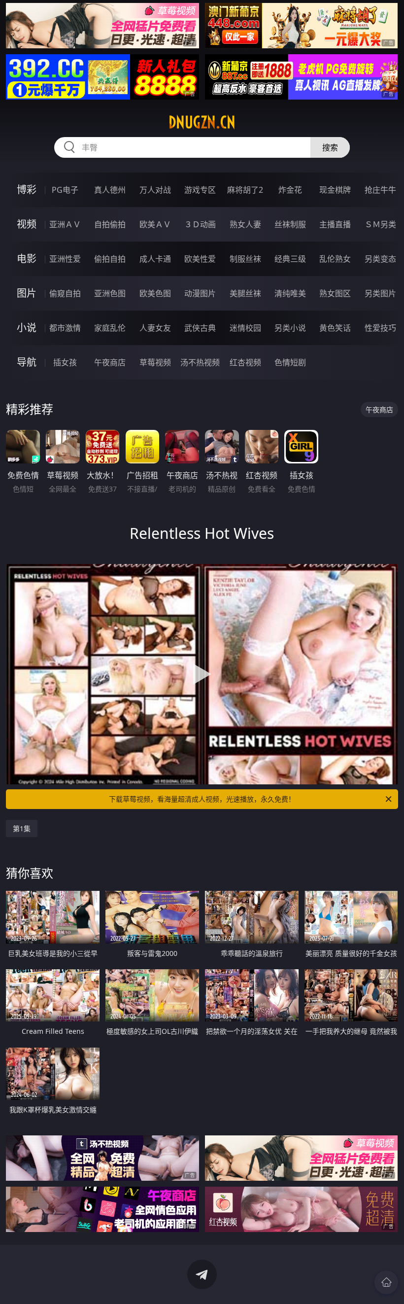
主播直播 (335, 224)
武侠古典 (200, 327)
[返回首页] (386, 1282)
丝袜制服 (290, 224)
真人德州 (110, 189)
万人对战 (155, 189)
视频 (26, 224)
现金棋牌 (335, 189)
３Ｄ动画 (200, 224)
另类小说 (290, 327)
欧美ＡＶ (155, 224)
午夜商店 (110, 362)
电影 (26, 258)
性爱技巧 (380, 327)
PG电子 (65, 189)
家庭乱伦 (110, 327)
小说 (26, 327)
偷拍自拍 (110, 258)
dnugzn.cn (202, 122)
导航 (26, 362)
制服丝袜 (245, 258)
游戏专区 (200, 189)
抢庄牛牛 (380, 189)
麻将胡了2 (245, 189)
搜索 (330, 147)
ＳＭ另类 (380, 224)
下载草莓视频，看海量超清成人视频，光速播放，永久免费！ (202, 799)
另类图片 (380, 293)
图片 (26, 293)
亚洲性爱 (65, 258)
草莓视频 (155, 362)
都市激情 (65, 327)
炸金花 (290, 189)
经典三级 (290, 258)
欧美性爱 (200, 258)
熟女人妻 (245, 224)
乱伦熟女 (335, 258)
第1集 (22, 828)
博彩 (26, 189)
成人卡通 (155, 258)
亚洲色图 (110, 293)
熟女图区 (335, 293)
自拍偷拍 (110, 224)
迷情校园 (245, 327)
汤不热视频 (200, 362)
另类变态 (380, 258)
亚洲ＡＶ (65, 224)
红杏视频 (245, 362)
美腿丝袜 (245, 293)
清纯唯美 (290, 293)
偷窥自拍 (65, 293)
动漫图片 (200, 293)
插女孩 (65, 362)
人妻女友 (155, 327)
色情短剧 (290, 362)
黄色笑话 (335, 327)
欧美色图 (155, 293)
